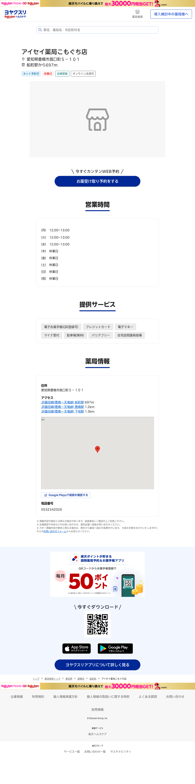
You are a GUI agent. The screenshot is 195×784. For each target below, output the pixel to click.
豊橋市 (81, 679)
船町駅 (93, 679)
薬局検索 (137, 16)
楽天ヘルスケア (97, 734)
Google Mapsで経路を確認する (68, 495)
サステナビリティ (120, 751)
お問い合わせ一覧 (95, 751)
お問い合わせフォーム (54, 531)
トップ (36, 679)
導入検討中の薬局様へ (171, 14)
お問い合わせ (175, 696)
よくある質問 (148, 696)
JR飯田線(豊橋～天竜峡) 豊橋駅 (62, 406)
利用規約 (38, 696)
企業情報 (17, 696)
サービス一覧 (72, 751)
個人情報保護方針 (65, 696)
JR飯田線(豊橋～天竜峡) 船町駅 (62, 402)
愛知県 (69, 679)
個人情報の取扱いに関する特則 (108, 696)
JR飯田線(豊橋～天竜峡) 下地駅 (62, 411)
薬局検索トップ (52, 679)
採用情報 (97, 709)
